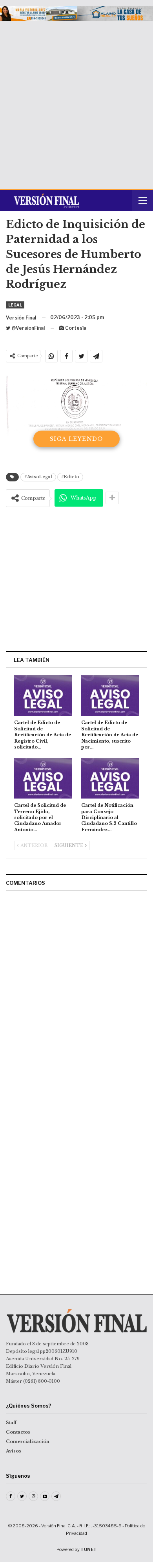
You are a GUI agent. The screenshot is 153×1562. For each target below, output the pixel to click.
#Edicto (70, 476)
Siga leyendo (76, 438)
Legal (15, 305)
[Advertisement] (76, 102)
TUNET (88, 1549)
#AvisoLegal (38, 476)
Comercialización (27, 1441)
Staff (11, 1422)
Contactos (18, 1432)
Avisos (13, 1451)
